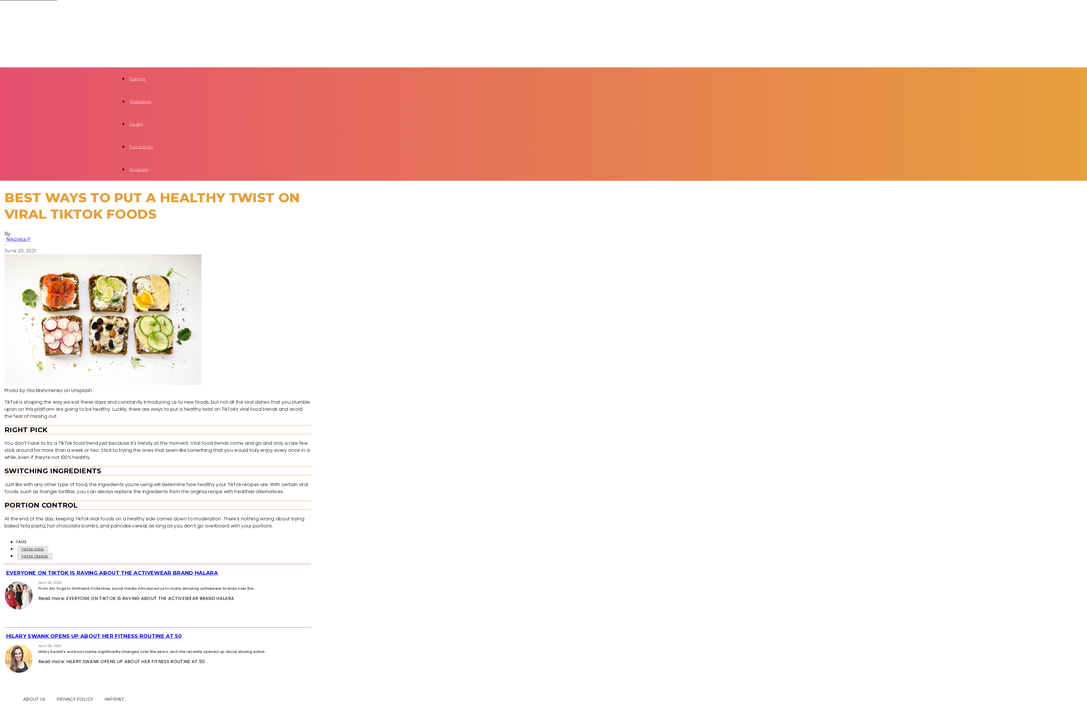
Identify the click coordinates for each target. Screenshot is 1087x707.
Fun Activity (141, 146)
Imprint (114, 699)
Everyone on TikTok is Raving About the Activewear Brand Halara (112, 573)
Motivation (140, 101)
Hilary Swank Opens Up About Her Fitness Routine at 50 (94, 636)
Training (137, 78)
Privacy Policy (75, 699)
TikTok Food (33, 549)
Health (136, 124)
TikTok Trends (35, 556)
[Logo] (49, 11)
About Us (34, 699)
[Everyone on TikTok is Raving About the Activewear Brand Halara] (6, 582)
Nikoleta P (18, 239)
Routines (138, 169)
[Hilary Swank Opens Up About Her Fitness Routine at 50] (6, 645)
